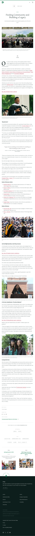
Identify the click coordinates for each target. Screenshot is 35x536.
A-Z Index (4, 525)
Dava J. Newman (7, 211)
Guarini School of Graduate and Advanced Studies (20, 72)
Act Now (5, 487)
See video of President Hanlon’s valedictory (10, 253)
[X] (5, 532)
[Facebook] (3, 532)
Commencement (25, 438)
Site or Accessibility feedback (7, 527)
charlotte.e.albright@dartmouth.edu (22, 425)
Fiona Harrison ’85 (7, 208)
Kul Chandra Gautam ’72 (8, 190)
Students (10, 442)
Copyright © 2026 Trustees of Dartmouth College (10, 520)
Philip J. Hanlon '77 (22, 442)
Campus (15, 431)
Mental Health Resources (23, 499)
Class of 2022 (7, 438)
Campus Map (5, 504)
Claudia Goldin (7, 194)
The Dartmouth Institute (21, 387)
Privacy (4, 522)
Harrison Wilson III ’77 (26, 125)
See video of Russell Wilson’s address (9, 91)
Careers (21, 494)
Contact (4, 494)
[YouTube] (10, 532)
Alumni (15, 442)
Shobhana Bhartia (7, 184)
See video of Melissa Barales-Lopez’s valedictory (11, 320)
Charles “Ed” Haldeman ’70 (9, 197)
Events (19, 431)
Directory (4, 499)
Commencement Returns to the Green (9, 419)
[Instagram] (7, 532)
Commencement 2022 (16, 438)
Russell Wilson (6, 202)
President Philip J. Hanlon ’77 (8, 178)
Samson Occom (10, 84)
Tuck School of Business (19, 73)
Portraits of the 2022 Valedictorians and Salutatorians (11, 511)
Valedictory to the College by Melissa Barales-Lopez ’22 (11, 513)
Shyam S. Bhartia (7, 187)
